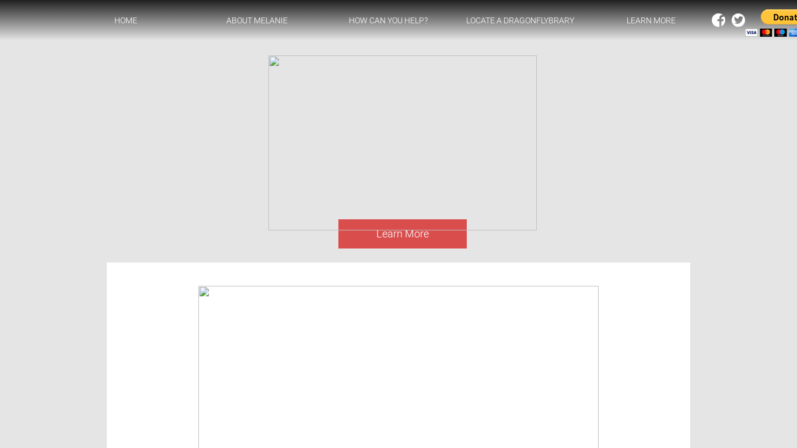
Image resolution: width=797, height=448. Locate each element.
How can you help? (388, 20)
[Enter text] (738, 22)
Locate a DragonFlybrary (520, 20)
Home (125, 20)
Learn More (651, 20)
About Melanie (257, 20)
